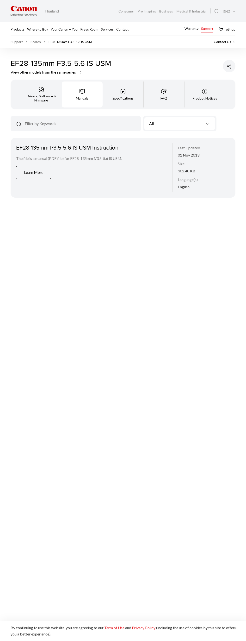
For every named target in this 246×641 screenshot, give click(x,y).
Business (166, 11)
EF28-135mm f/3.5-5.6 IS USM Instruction (67, 147)
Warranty (191, 28)
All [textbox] (151, 123)
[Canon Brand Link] (24, 11)
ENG (226, 11)
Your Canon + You (64, 29)
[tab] (41, 94)
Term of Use (114, 627)
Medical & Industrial (191, 11)
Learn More (33, 172)
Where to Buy (37, 29)
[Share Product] (229, 66)
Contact (122, 29)
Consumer (126, 11)
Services (107, 29)
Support (207, 28)
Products (18, 29)
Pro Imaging (147, 11)
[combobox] (179, 123)
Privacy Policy (143, 627)
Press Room (89, 29)
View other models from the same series (44, 72)
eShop (230, 29)
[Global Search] (216, 11)
